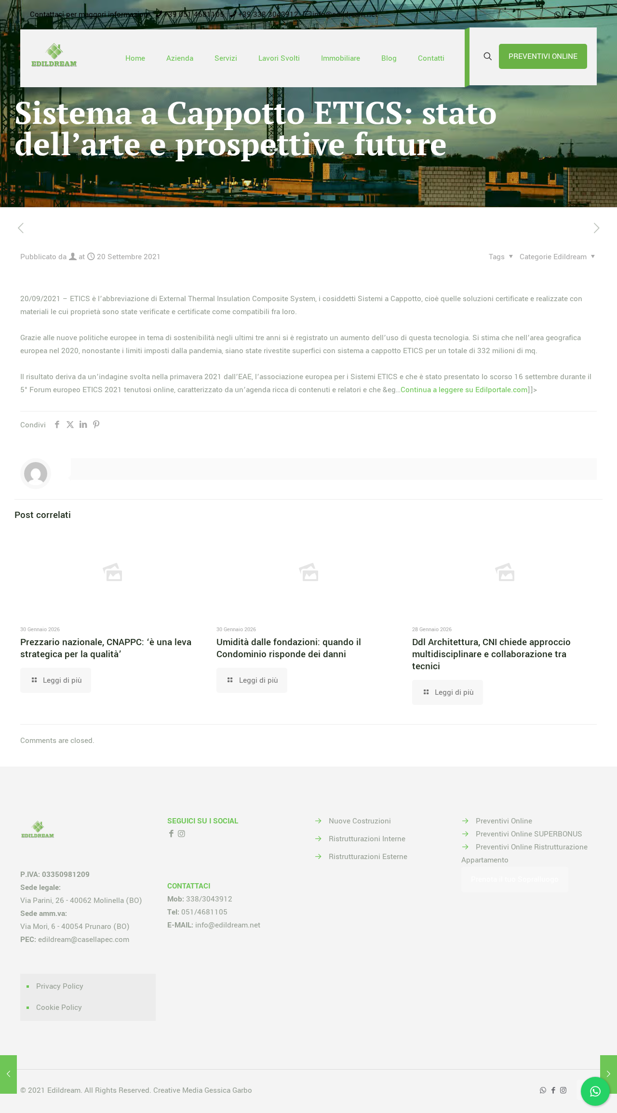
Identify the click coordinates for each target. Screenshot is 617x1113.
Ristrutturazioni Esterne (368, 856)
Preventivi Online (504, 821)
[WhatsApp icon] (557, 15)
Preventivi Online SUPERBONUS (529, 834)
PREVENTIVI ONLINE (543, 56)
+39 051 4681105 (194, 14)
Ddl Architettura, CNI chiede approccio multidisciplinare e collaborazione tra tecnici (491, 654)
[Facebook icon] (569, 15)
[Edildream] (54, 58)
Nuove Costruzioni (360, 821)
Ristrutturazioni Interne (367, 839)
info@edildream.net (344, 14)
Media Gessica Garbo (217, 1090)
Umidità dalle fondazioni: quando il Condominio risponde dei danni (288, 648)
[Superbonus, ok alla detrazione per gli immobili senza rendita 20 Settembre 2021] (8, 1074)
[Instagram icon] (581, 15)
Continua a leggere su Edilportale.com (464, 389)
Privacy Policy (59, 986)
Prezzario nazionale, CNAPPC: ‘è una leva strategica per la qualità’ (105, 648)
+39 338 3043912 (268, 14)
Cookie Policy (59, 1007)
